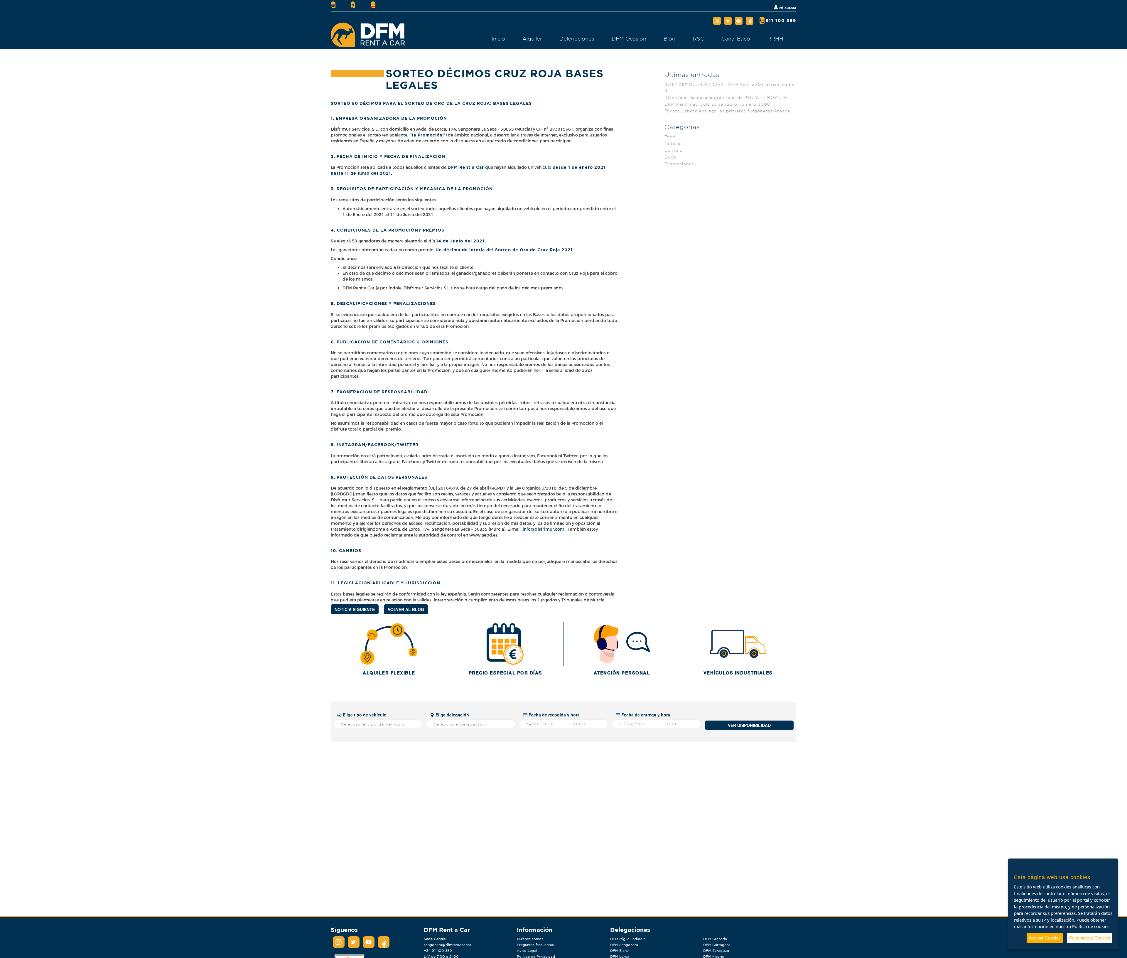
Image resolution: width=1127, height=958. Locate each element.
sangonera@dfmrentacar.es (447, 945)
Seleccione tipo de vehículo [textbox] (373, 724)
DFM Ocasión (629, 38)
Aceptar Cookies (1045, 937)
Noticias (673, 143)
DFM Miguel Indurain (627, 939)
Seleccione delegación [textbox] (459, 724)
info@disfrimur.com (543, 529)
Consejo (673, 150)
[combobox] (378, 724)
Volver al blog (406, 609)
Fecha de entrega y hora (645, 715)
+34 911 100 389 (438, 950)
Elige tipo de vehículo (364, 715)
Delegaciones (576, 38)
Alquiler (532, 38)
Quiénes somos (530, 939)
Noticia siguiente (355, 609)
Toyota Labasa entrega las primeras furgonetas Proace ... (729, 111)
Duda (670, 157)
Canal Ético (735, 38)
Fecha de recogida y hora (553, 715)
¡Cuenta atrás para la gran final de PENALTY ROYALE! (726, 97)
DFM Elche (619, 950)
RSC (698, 38)
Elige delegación (451, 715)
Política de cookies (1090, 926)
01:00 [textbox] (579, 724)
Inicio (498, 38)
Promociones (679, 163)
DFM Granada (715, 939)
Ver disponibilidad (749, 725)
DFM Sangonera (624, 945)
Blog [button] (670, 38)
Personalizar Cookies (1089, 937)
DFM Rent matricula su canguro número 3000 (717, 104)
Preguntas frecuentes (535, 945)
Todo (670, 136)
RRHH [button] (775, 38)
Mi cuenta (787, 8)
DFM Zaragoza (716, 950)
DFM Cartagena (716, 945)
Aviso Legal (527, 950)
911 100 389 (781, 20)
